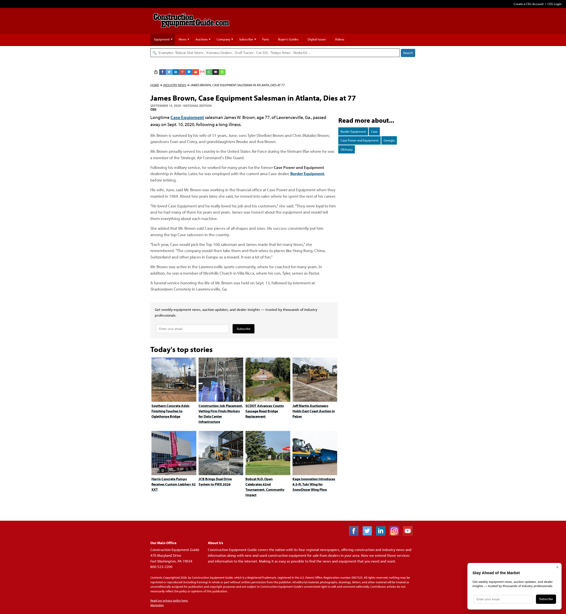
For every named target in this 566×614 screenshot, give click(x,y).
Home (154, 85)
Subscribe (246, 39)
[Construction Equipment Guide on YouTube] (409, 534)
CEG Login (554, 4)
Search (408, 53)
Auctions (201, 39)
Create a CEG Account (529, 4)
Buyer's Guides (288, 39)
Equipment (162, 39)
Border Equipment (353, 131)
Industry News (174, 85)
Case (374, 131)
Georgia (389, 140)
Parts (265, 39)
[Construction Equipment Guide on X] (369, 534)
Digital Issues (317, 39)
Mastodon (157, 605)
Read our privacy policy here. (169, 601)
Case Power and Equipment (359, 140)
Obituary (346, 149)
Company (223, 39)
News (182, 39)
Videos (339, 39)
